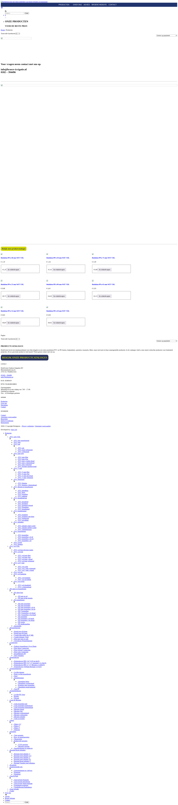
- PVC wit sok (18, 572)
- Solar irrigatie (14, 789)
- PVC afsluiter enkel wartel (26, 526)
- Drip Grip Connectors (20, 652)
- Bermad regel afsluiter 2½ (22, 759)
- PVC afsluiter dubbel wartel (26, 528)
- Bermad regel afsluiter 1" (21, 754)
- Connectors (13, 643)
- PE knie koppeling (23, 604)
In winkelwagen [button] (13, 269)
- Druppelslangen (14, 628)
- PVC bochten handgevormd (26, 466)
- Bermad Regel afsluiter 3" (22, 761)
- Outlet (11, 791)
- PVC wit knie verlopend (25, 561)
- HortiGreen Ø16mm (20, 631)
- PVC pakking (22, 496)
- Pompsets (16, 772)
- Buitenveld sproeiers (20, 741)
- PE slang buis (18, 592)
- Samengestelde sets (15, 767)
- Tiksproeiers (17, 739)
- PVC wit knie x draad (24, 559)
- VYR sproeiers (22, 744)
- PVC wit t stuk (22, 566)
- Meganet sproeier (23, 746)
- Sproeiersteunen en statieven (23, 748)
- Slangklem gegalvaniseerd (26, 687)
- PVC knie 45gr (22, 459)
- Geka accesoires (19, 719)
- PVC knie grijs (18, 453)
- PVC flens (21, 492)
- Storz (15, 676)
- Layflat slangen (18, 672)
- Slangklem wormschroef (25, 683)
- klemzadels (17, 626)
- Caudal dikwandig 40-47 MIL (23, 635)
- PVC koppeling (22, 535)
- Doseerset (16, 774)
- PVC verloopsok (23, 452)
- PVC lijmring (22, 483)
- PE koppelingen (19, 600)
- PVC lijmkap (18, 544)
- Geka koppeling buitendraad (23, 706)
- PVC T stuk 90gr (23, 472)
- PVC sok (16, 444)
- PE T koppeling (23, 611)
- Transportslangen (15, 668)
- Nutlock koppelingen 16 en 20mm (24, 646)
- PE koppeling (22, 617)
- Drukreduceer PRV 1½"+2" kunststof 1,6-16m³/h (29, 663)
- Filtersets (16, 730)
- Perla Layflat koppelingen (22, 674)
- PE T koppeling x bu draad (26, 615)
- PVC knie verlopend (24, 465)
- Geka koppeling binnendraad (23, 707)
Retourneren (5, 423)
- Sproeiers (12, 731)
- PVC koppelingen (19, 531)
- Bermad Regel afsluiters (17, 750)
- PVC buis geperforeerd (21, 440)
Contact (113, 5)
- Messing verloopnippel (21, 713)
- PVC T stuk (17, 468)
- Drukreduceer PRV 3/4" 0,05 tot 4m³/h (26, 661)
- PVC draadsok (22, 503)
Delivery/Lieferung (7, 421)
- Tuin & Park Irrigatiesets (21, 782)
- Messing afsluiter (19, 717)
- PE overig (21, 622)
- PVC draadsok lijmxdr (25, 505)
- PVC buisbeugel (23, 518)
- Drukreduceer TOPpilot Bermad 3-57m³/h (27, 667)
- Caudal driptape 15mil (21, 637)
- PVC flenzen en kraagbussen (23, 487)
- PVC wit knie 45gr (24, 557)
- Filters (11, 720)
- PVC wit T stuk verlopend (26, 568)
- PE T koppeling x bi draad (26, 613)
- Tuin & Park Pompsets (21, 780)
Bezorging (4, 419)
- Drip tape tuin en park (20, 639)
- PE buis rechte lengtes (25, 598)
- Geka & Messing (15, 700)
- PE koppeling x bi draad (25, 618)
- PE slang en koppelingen (17, 589)
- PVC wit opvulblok (24, 579)
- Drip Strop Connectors (21, 648)
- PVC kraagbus (22, 494)
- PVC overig (17, 542)
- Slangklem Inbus (23, 681)
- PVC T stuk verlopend (25, 478)
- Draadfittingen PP (19, 654)
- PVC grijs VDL (14, 437)
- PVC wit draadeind (24, 585)
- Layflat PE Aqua (19, 694)
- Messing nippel (18, 709)
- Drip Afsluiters (18, 655)
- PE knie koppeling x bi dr (26, 607)
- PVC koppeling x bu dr (25, 539)
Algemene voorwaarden (8, 417)
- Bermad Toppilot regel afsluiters (24, 763)
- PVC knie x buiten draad (25, 461)
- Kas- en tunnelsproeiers (21, 737)
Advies (87, 5)
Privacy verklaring (28, 426)
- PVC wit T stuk (18, 563)
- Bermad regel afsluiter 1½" (22, 756)
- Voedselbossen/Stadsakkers (22, 787)
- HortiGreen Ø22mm (20, 633)
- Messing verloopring (20, 715)
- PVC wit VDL (14, 546)
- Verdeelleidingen (15, 691)
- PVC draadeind (22, 502)
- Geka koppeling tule (20, 704)
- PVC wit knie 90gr (24, 555)
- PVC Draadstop (23, 507)
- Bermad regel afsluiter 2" (21, 757)
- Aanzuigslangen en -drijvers (22, 770)
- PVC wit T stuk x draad (25, 570)
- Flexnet (16, 698)
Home (3, 30)
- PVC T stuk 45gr (23, 474)
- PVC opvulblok (23, 520)
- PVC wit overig (18, 581)
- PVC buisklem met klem (25, 516)
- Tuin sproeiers (18, 735)
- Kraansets (12, 765)
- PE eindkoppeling (23, 624)
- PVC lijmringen (18, 479)
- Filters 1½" (17, 724)
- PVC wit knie (18, 552)
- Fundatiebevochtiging (20, 785)
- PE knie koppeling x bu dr (26, 609)
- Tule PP (16, 689)
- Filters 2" (16, 726)
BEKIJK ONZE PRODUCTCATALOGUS (24, 357)
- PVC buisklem (22, 515)
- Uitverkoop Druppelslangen (22, 641)
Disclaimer (4, 405)
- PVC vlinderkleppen (24, 529)
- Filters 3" (16, 728)
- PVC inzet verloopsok (25, 450)
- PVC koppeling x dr (24, 541)
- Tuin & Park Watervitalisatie (22, 783)
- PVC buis (16, 442)
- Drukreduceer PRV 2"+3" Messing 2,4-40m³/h (29, 665)
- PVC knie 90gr (22, 457)
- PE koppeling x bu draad (25, 620)
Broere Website (99, 5)
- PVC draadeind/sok (20, 498)
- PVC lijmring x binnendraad (27, 485)
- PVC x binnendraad (24, 587)
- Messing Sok (18, 711)
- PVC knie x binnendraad (25, 463)
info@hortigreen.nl (7, 377)
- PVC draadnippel (23, 509)
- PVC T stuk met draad (25, 476)
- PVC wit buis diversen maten (23, 550)
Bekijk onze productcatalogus (13, 249)
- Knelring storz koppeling (25, 685)
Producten (64, 5)
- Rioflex (16, 696)
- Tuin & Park (13, 776)
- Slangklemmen (18, 678)
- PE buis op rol (22, 596)
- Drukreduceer (14, 657)
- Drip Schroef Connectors (21, 650)
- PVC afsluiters (18, 522)
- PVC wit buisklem (19, 574)
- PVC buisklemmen (19, 511)
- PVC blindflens (22, 490)
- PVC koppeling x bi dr (25, 537)
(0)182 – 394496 (6, 375)
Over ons (77, 5)
